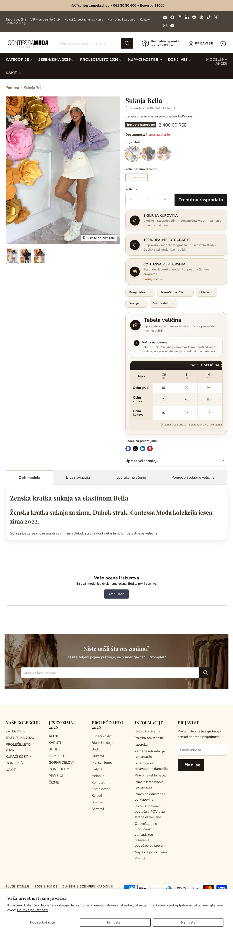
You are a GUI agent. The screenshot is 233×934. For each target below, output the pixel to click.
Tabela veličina (16, 19)
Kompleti (98, 782)
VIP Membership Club (45, 19)
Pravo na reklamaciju (151, 775)
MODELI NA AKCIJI (216, 61)
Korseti (97, 795)
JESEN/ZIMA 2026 (54, 59)
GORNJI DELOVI (61, 762)
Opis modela (29, 477)
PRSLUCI (56, 775)
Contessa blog (15, 23)
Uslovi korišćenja (147, 731)
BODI (38, 887)
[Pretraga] (127, 43)
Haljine (97, 769)
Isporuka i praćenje (131, 477)
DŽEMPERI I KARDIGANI (96, 887)
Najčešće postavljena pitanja (83, 19)
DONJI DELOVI (60, 769)
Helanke (98, 775)
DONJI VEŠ (178, 59)
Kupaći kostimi (102, 736)
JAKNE (54, 736)
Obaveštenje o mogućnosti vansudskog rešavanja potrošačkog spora (149, 834)
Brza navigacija (78, 477)
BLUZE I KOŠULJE (18, 887)
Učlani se (190, 765)
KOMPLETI (57, 756)
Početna (12, 88)
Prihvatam (115, 922)
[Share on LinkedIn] (142, 448)
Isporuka (141, 744)
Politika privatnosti (32, 910)
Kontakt (145, 19)
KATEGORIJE (18, 59)
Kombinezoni (101, 789)
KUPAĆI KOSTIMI (144, 59)
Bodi (95, 749)
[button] (202, 43)
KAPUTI (55, 742)
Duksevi (98, 756)
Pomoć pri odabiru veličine (193, 477)
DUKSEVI (68, 887)
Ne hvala (188, 922)
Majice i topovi (102, 762)
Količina (131, 189)
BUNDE (55, 749)
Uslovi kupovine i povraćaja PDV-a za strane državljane (150, 811)
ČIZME (54, 782)
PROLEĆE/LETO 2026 (99, 59)
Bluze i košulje (102, 742)
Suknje (97, 802)
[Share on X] (135, 448)
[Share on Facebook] (128, 448)
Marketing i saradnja (121, 19)
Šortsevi (98, 809)
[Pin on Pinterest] (150, 448)
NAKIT (12, 72)
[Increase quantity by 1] (165, 200)
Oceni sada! (116, 594)
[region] (176, 395)
